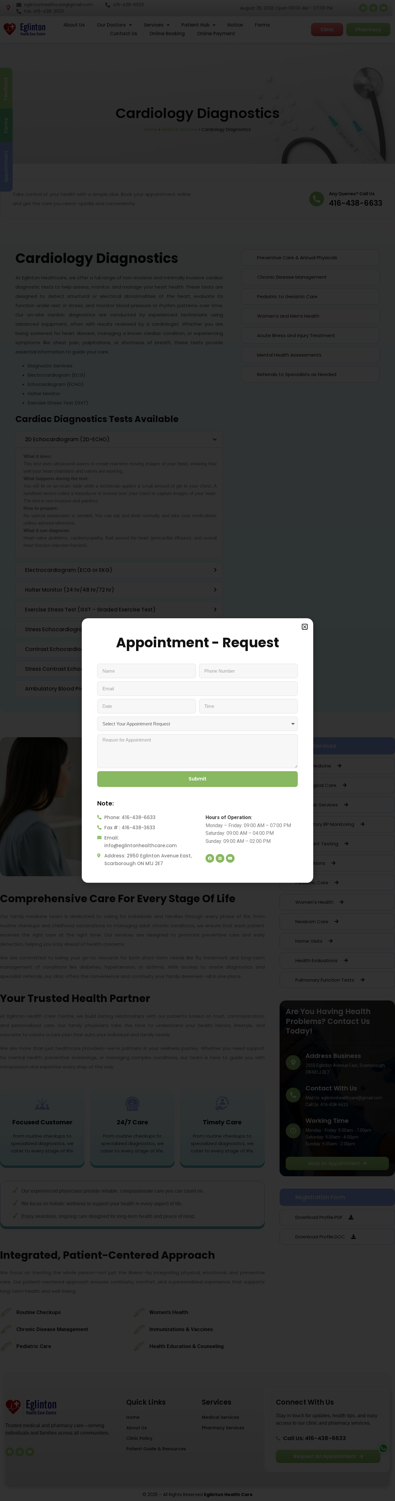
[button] (304, 626)
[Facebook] (210, 858)
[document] (197, 750)
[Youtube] (230, 858)
